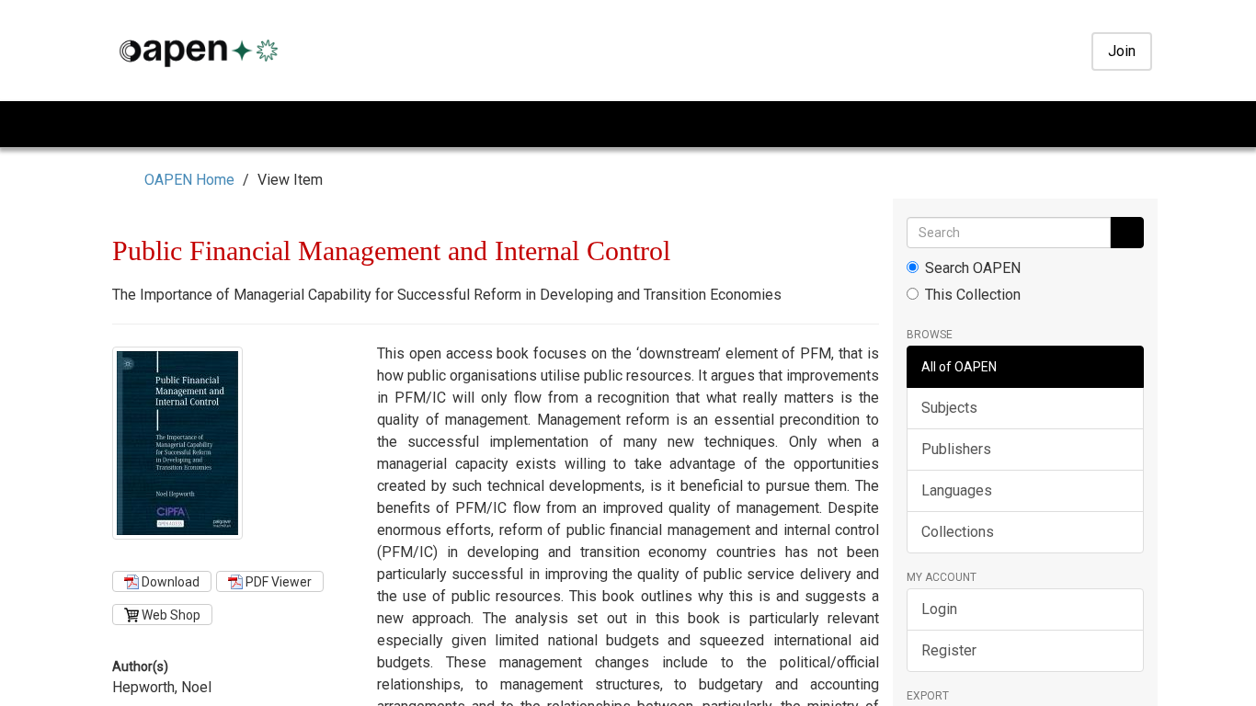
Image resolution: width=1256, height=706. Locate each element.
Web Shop (169, 615)
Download (169, 582)
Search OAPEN (973, 268)
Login (939, 609)
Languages (956, 490)
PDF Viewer (277, 582)
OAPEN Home (193, 179)
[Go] (1125, 232)
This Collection (973, 294)
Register (948, 650)
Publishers (956, 449)
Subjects (949, 407)
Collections (957, 532)
